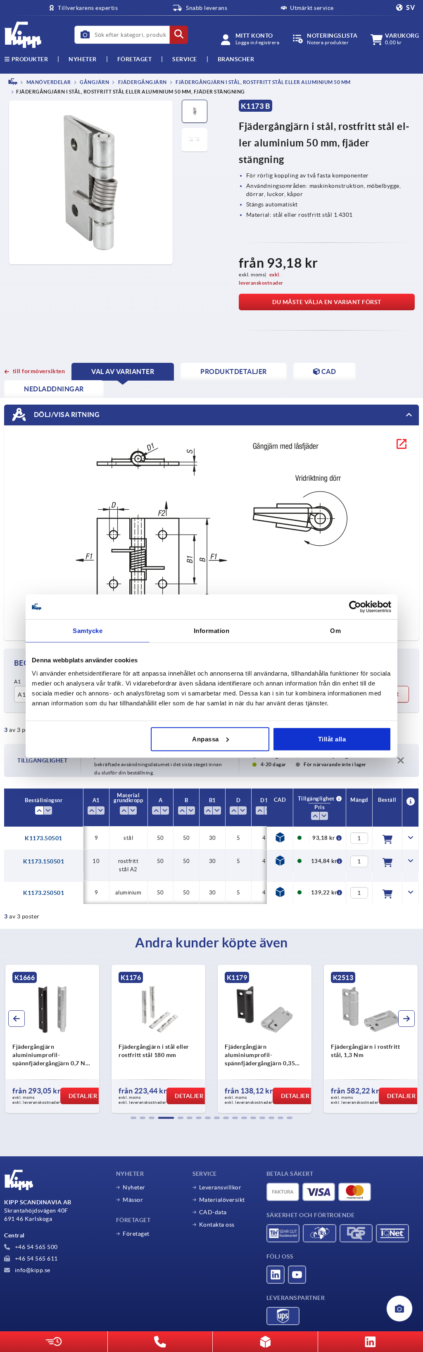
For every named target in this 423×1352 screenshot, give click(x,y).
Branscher (236, 59)
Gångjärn (94, 82)
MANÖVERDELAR (48, 82)
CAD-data (213, 1212)
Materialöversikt (222, 1199)
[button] (133, 1118)
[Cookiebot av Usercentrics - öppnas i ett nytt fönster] (355, 607)
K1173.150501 (43, 861)
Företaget (134, 59)
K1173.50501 (43, 838)
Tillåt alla (332, 738)
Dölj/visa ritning (66, 414)
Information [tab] (212, 630)
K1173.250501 (43, 892)
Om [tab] (335, 630)
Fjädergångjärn (142, 82)
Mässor (133, 1199)
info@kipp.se (31, 1270)
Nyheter (134, 1187)
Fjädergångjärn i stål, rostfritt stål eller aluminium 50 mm (263, 82)
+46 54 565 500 (35, 1247)
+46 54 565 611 (35, 1258)
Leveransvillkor (220, 1187)
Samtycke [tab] (87, 630)
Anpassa (205, 738)
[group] (52, 1039)
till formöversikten (39, 371)
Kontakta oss (217, 1224)
